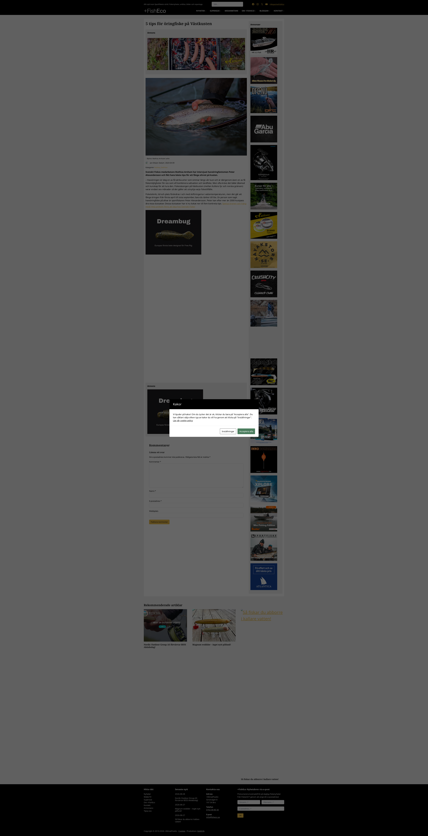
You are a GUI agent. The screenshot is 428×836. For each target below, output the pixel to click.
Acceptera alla (246, 431)
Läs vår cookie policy (183, 420)
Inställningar (228, 431)
